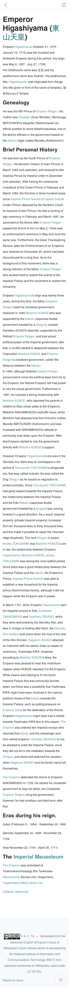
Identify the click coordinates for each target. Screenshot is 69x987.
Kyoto (24, 733)
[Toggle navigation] (63, 4)
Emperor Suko (52, 199)
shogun (41, 324)
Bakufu (24, 503)
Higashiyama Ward (15, 883)
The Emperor (11, 777)
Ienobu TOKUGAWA (16, 543)
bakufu (29, 319)
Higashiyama (23, 47)
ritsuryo (12, 140)
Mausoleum (10, 877)
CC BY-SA (34, 971)
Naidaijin (24, 117)
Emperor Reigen (46, 111)
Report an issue (13, 980)
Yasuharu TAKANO (41, 616)
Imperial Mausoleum (38, 856)
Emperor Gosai (12, 710)
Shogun (14, 479)
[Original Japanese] (15, 891)
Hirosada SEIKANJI (43, 739)
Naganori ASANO (40, 640)
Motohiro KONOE (37, 313)
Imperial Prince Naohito (25, 199)
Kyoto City (35, 883)
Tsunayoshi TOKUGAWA (31, 467)
